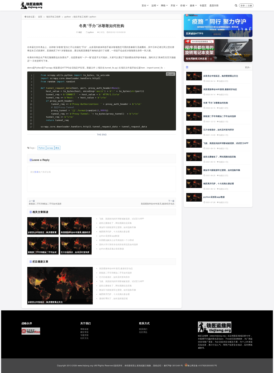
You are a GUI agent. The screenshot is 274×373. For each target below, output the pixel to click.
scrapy (50, 147)
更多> (247, 67)
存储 (182, 5)
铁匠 (80, 32)
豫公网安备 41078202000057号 (202, 365)
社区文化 (84, 338)
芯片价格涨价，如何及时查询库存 (114, 276)
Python (42, 147)
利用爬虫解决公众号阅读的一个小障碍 (116, 240)
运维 (153, 5)
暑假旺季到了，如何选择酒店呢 (113, 298)
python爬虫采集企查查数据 (111, 248)
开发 (173, 5)
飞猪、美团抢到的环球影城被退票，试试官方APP (121, 218)
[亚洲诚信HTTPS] (49, 331)
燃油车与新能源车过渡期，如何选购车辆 (117, 227)
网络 (163, 5)
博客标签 (84, 329)
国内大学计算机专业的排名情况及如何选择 (118, 244)
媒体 (192, 5)
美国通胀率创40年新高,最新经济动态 (157, 203)
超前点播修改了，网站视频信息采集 (115, 222)
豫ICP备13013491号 (173, 365)
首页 (40, 16)
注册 (250, 5)
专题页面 (84, 335)
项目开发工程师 (53, 16)
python (68, 16)
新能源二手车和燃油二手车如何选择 (45, 203)
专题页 (203, 5)
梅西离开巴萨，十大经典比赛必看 (114, 231)
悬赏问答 (214, 5)
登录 (243, 5)
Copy (172, 74)
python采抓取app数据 (109, 235)
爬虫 (57, 147)
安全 (144, 5)
